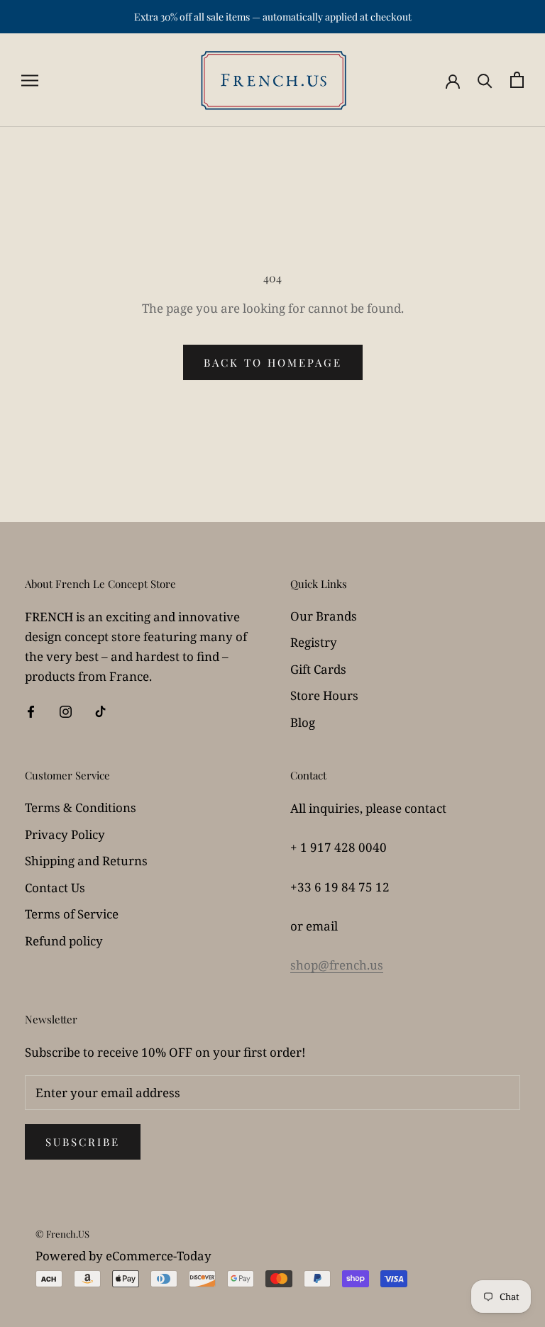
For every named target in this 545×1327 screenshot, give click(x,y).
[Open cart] (517, 80)
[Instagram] (66, 711)
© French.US (62, 1234)
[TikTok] (100, 711)
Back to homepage (273, 362)
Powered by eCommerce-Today (123, 1256)
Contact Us (55, 887)
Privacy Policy (65, 834)
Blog (302, 722)
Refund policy (64, 941)
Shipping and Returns (86, 861)
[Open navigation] (29, 80)
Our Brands (323, 616)
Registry (313, 642)
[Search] (485, 79)
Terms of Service (72, 914)
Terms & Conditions (80, 807)
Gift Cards (318, 669)
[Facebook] (31, 711)
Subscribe (82, 1142)
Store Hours (324, 695)
